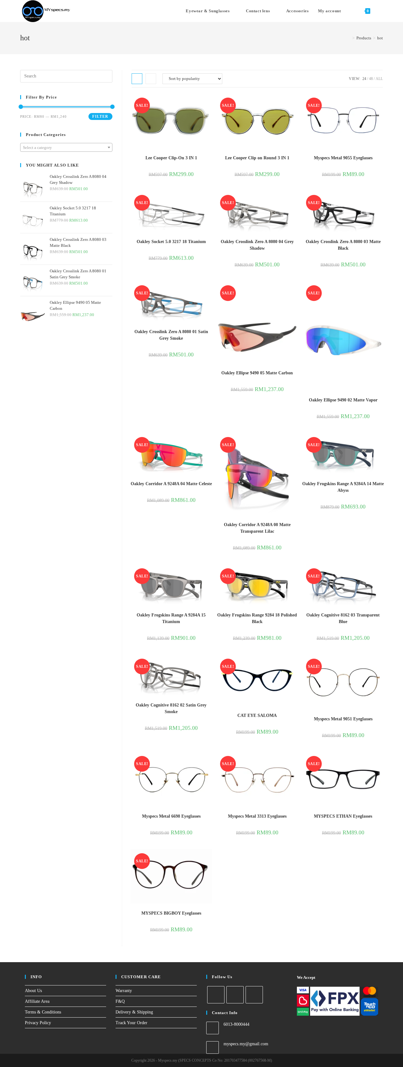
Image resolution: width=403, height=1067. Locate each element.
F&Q (120, 1001)
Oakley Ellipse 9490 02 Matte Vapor (343, 400)
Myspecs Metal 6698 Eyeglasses (171, 816)
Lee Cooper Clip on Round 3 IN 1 (257, 158)
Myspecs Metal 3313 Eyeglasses (257, 816)
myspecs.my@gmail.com (246, 1043)
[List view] (150, 78)
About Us (33, 990)
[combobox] (66, 147)
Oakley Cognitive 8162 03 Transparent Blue (343, 618)
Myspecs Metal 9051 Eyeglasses (343, 719)
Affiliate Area (37, 1001)
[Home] (348, 38)
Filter (100, 116)
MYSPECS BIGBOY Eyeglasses (171, 913)
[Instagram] (235, 994)
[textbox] (66, 147)
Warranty (124, 990)
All (379, 79)
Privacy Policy (38, 1022)
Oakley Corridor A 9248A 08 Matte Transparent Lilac (257, 528)
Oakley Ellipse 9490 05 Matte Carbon (257, 373)
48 (371, 79)
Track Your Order (131, 1022)
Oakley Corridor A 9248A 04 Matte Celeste (171, 483)
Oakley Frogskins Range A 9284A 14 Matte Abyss (343, 487)
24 (364, 79)
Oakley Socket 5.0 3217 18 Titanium (171, 241)
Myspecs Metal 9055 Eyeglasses (343, 158)
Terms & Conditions (43, 1012)
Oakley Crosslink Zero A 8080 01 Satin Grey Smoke (171, 335)
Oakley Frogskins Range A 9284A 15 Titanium (171, 618)
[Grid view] (137, 78)
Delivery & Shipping (134, 1012)
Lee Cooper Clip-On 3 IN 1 (171, 158)
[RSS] (254, 994)
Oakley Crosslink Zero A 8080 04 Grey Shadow (257, 245)
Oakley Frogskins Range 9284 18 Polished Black (257, 618)
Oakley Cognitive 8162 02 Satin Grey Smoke (171, 708)
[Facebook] (215, 994)
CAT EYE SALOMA (257, 715)
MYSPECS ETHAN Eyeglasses (343, 816)
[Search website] (381, 11)
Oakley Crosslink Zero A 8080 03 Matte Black (343, 245)
